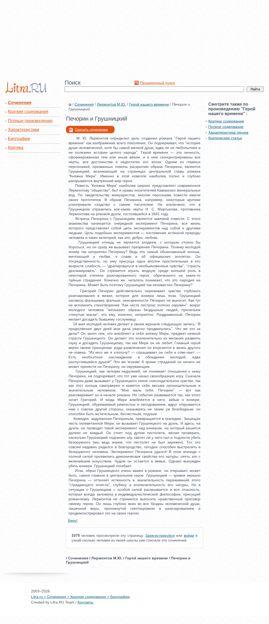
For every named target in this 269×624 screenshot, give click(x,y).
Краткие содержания (28, 111)
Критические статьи (225, 138)
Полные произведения (30, 120)
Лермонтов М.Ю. (111, 104)
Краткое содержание (226, 121)
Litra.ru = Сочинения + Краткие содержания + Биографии (80, 597)
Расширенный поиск (157, 83)
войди (189, 535)
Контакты (85, 602)
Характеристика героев (228, 132)
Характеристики (23, 129)
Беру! (72, 520)
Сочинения (19, 102)
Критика (15, 147)
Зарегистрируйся (160, 535)
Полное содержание (226, 127)
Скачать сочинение (91, 129)
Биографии (19, 138)
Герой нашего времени (149, 104)
